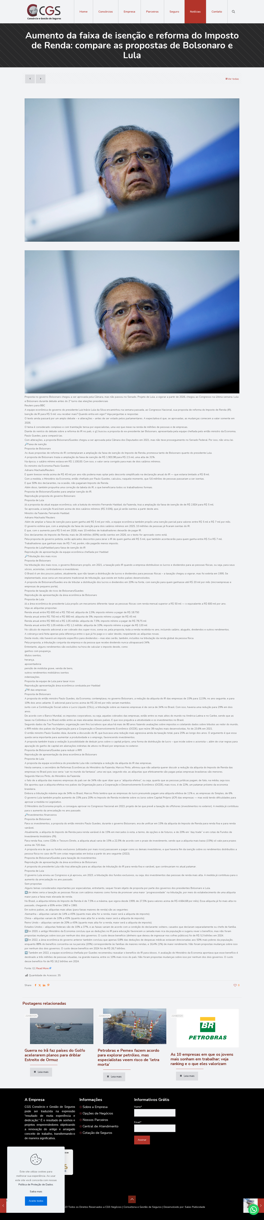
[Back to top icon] (132, 1199)
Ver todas (233, 79)
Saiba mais (36, 1191)
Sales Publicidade (195, 1207)
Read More (42, 968)
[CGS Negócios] (43, 11)
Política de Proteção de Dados (35, 1184)
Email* (137, 1122)
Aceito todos (36, 1201)
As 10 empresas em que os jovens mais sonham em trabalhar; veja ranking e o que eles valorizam (202, 1059)
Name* (138, 1107)
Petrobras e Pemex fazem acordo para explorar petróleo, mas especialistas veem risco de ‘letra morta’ (128, 1057)
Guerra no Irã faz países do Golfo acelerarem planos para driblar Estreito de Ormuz (55, 1055)
